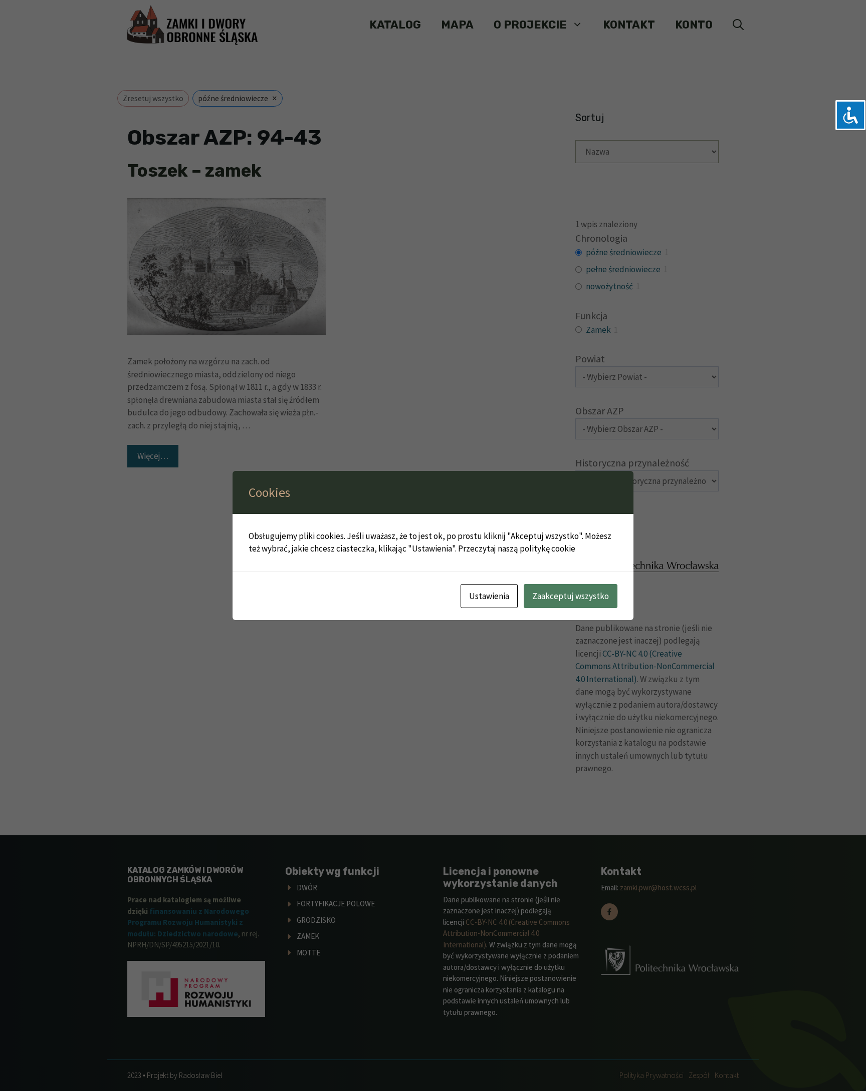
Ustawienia (489, 596)
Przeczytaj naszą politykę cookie (516, 548)
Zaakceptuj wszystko (570, 596)
